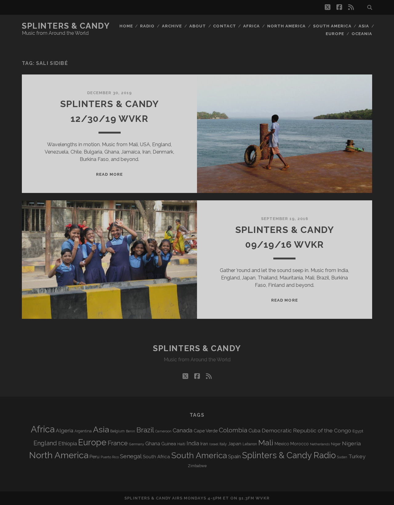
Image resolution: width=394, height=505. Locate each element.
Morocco (299, 443)
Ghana (152, 444)
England (45, 443)
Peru (94, 456)
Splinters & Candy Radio (289, 455)
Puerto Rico (110, 457)
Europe (335, 33)
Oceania (362, 33)
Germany (136, 444)
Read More (109, 174)
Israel (213, 444)
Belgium (117, 431)
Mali (265, 442)
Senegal (131, 456)
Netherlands (320, 444)
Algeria (64, 430)
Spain (234, 456)
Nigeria (351, 443)
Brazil (145, 430)
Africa (251, 26)
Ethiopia (67, 443)
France (118, 443)
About (197, 26)
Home (126, 26)
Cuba (254, 431)
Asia (364, 26)
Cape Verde (206, 430)
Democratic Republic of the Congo (306, 430)
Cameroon (163, 431)
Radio (147, 26)
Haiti (181, 444)
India (193, 443)
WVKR (262, 498)
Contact (224, 26)
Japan (234, 444)
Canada (182, 430)
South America (332, 26)
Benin (130, 431)
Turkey (356, 456)
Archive (172, 26)
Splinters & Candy (66, 25)
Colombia (233, 430)
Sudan (342, 457)
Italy (223, 444)
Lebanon (250, 444)
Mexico (282, 443)
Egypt (357, 431)
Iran (204, 443)
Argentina (83, 431)
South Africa (156, 456)
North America (286, 26)
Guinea (168, 443)
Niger (336, 444)
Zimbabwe (197, 466)
